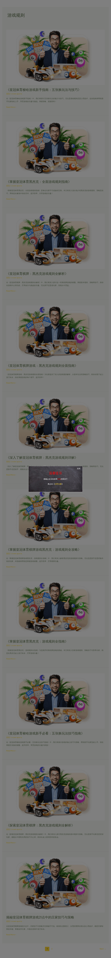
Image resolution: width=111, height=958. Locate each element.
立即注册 (58, 484)
